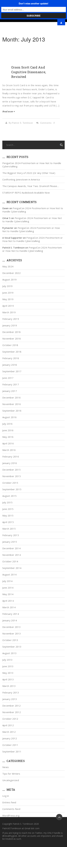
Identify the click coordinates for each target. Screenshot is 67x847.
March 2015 (9, 528)
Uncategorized (10, 780)
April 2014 (8, 600)
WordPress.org (10, 815)
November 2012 (11, 712)
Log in (5, 795)
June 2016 (8, 430)
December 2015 (11, 469)
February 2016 (10, 456)
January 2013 (9, 699)
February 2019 (10, 318)
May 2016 (7, 436)
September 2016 (11, 410)
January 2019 (9, 325)
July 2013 (7, 659)
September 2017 (11, 371)
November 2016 (11, 404)
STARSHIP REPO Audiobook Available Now (26, 192)
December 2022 (11, 273)
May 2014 (7, 594)
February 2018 (10, 358)
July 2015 (7, 502)
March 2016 (9, 450)
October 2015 (10, 482)
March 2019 (9, 312)
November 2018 (11, 338)
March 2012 (9, 731)
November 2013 (11, 633)
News (5, 767)
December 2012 (11, 705)
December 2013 (11, 626)
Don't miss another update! (33, 3)
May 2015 (7, 515)
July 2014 (7, 581)
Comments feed (11, 808)
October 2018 (10, 345)
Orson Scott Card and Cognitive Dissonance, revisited (28, 72)
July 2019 (7, 286)
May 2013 (7, 672)
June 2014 (8, 587)
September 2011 (11, 751)
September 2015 (11, 489)
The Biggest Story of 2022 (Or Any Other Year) (28, 172)
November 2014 (11, 554)
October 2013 (10, 640)
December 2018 (11, 332)
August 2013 (9, 653)
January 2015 (9, 541)
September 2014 (11, 568)
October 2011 (10, 744)
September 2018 (11, 351)
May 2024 (7, 266)
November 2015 (11, 476)
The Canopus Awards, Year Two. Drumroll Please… (30, 186)
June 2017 (8, 377)
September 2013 (11, 646)
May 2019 (7, 299)
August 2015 (9, 495)
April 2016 (8, 443)
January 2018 (9, 364)
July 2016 (7, 423)
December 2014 (11, 548)
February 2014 (10, 613)
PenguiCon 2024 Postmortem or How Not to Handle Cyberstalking (31, 229)
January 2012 (9, 738)
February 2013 (10, 692)
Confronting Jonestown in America (21, 179)
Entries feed (9, 802)
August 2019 (9, 279)
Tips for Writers (11, 773)
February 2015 (10, 535)
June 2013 (8, 666)
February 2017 (10, 384)
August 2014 (9, 574)
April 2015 (8, 522)
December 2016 (11, 397)
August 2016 (9, 417)
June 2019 (8, 292)
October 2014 (10, 561)
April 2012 (8, 725)
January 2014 (9, 620)
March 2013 (9, 685)
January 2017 (9, 391)
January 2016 (9, 463)
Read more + (8, 111)
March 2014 (9, 607)
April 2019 (8, 305)
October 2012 (10, 718)
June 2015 (8, 509)
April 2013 (8, 679)
